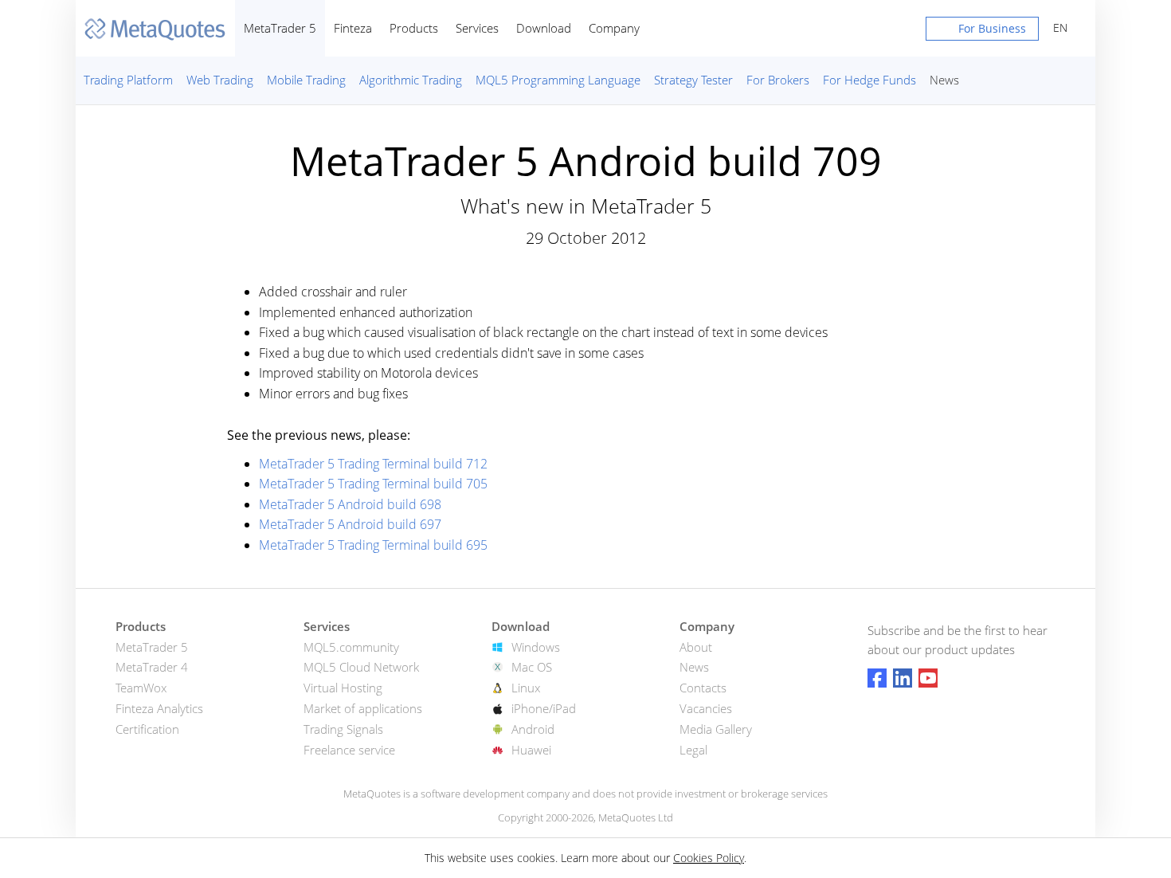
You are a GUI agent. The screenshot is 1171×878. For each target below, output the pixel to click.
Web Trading (219, 80)
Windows (535, 647)
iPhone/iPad (543, 708)
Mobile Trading (306, 80)
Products (414, 28)
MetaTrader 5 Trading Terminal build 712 (373, 463)
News (944, 80)
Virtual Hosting (343, 688)
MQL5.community (351, 647)
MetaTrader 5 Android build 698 (350, 504)
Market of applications (363, 708)
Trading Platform (128, 80)
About (695, 647)
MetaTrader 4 (152, 667)
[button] (982, 32)
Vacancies (705, 708)
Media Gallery (715, 729)
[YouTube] (928, 678)
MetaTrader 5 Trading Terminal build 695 (373, 545)
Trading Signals (343, 729)
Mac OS (531, 667)
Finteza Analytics (159, 708)
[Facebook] (877, 678)
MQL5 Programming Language (558, 80)
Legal (693, 750)
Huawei (531, 750)
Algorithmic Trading (410, 80)
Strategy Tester (693, 80)
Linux (525, 688)
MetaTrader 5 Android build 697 (350, 524)
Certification (147, 729)
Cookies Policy (708, 857)
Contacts (702, 688)
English (1057, 27)
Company (614, 28)
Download (543, 28)
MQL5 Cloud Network (361, 667)
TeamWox (141, 688)
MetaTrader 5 (280, 28)
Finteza (353, 28)
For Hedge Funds (869, 80)
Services (477, 28)
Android (532, 729)
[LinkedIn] (902, 678)
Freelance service (349, 750)
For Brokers (777, 80)
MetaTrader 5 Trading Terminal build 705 (373, 483)
